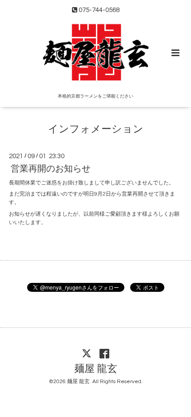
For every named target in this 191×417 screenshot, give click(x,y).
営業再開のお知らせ (51, 168)
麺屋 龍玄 (95, 369)
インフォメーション (95, 129)
